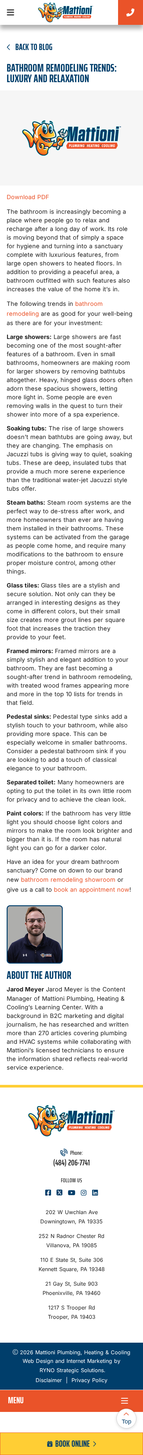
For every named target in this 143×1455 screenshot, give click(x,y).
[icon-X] (60, 1193)
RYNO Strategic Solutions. (71, 1370)
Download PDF (28, 197)
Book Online (72, 1443)
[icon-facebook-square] (48, 1193)
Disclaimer (49, 1380)
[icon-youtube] (71, 1193)
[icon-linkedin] (95, 1193)
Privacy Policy (89, 1380)
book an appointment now (91, 889)
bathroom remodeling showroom (68, 879)
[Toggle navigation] (10, 12)
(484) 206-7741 (71, 1162)
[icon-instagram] (84, 1193)
